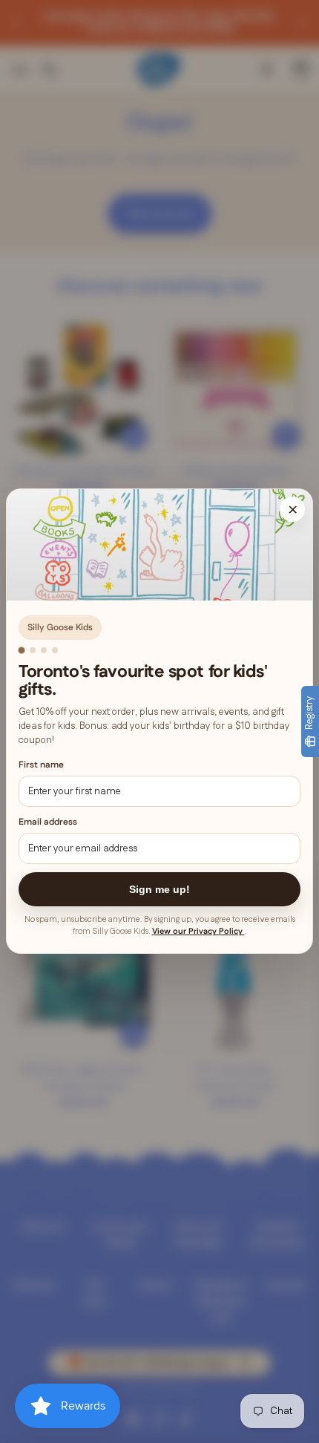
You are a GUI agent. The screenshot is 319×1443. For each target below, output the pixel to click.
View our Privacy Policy (198, 932)
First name (41, 765)
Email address (48, 823)
